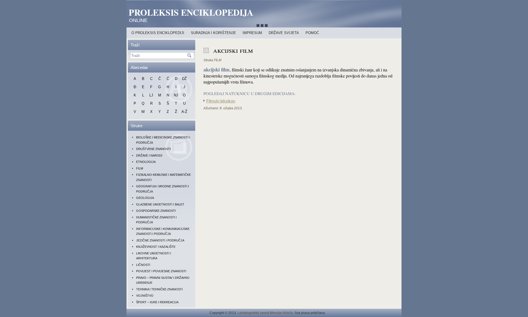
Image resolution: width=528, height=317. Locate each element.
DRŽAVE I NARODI (149, 155)
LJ (151, 95)
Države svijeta (284, 33)
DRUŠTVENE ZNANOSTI (153, 149)
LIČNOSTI (143, 264)
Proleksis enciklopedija (191, 12)
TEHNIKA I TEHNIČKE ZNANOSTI (159, 289)
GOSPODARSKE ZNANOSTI (156, 210)
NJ (176, 95)
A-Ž (184, 112)
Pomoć (312, 33)
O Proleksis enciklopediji (157, 33)
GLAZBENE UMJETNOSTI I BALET (160, 204)
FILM (139, 168)
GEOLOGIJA (145, 197)
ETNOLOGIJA (146, 161)
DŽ (184, 79)
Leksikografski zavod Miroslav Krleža (265, 313)
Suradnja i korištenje (213, 33)
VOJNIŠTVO (144, 295)
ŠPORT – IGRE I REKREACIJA (157, 302)
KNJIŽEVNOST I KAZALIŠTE (155, 246)
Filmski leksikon (220, 101)
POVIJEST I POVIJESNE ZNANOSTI (161, 271)
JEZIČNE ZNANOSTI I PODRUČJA (160, 240)
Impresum (252, 33)
